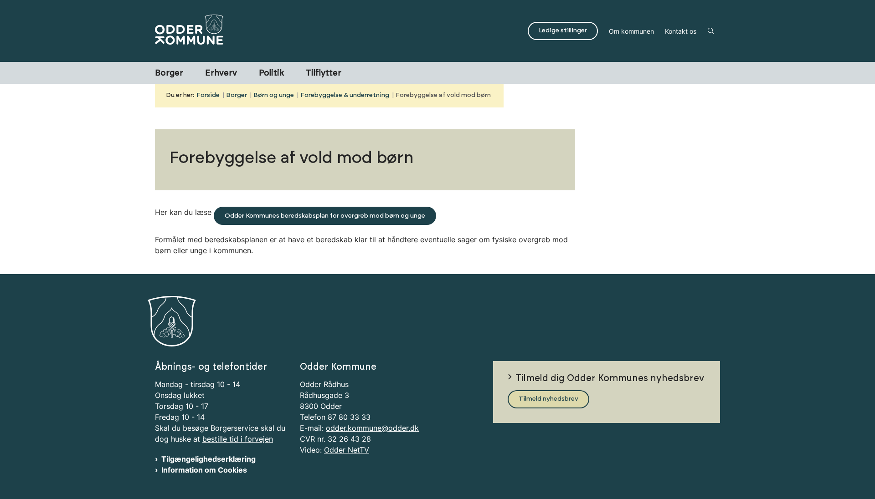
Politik (271, 73)
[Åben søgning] (711, 31)
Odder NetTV (346, 449)
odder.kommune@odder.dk (372, 428)
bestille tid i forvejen (237, 438)
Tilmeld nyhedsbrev (548, 399)
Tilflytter (323, 73)
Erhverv (221, 73)
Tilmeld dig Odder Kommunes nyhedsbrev (609, 378)
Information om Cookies (204, 469)
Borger (169, 73)
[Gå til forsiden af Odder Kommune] (338, 31)
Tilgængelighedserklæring (208, 458)
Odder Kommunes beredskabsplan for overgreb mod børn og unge (325, 216)
